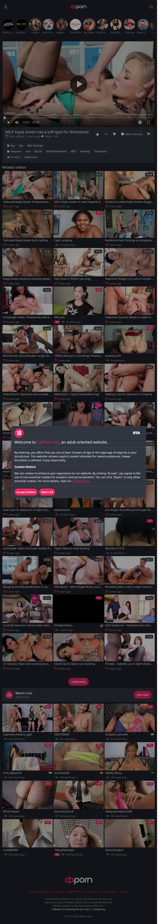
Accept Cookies (26, 492)
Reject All (47, 492)
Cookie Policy (80, 481)
